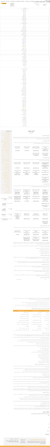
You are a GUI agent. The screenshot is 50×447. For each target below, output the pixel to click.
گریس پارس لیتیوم (24, 114)
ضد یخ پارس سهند (24, 120)
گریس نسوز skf (24, 39)
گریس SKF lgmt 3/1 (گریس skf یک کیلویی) (5, 169)
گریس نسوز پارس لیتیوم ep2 (35, 172)
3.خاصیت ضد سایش (7, 182)
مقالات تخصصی (24, 62)
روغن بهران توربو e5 (17, 388)
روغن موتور (24, 32)
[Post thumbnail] (9, 200)
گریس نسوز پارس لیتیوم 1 (36, 163)
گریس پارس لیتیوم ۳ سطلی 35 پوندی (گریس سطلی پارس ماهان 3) (45, 180)
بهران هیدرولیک (44, 390)
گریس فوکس (24, 42)
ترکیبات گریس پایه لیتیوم (6, 184)
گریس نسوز (24, 38)
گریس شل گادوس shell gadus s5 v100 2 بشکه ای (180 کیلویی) (45, 199)
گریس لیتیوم (24, 47)
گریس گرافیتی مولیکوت (17, 386)
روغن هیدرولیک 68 (24, 19)
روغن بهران (24, 10)
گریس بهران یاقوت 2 (7, 136)
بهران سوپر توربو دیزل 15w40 (24, 388)
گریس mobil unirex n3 (45, 238)
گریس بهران (24, 51)
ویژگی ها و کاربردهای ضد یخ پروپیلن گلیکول (4, 209)
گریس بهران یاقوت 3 (43, 249)
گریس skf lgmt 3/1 (43, 252)
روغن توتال (24, 14)
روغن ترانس (24, 24)
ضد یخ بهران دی (24, 57)
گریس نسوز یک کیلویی (24, 110)
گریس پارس (24, 52)
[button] (25, 66)
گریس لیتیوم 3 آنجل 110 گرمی (5, 175)
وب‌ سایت (48, 430)
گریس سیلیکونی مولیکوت (23, 386)
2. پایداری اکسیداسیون (6, 181)
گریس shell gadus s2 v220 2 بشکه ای (5, 162)
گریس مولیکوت (24, 43)
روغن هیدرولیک (23, 389)
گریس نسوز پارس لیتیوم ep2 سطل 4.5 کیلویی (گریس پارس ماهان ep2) (45, 166)
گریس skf (47, 252)
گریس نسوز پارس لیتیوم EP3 (26, 172)
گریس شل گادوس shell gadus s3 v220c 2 (5, 152)
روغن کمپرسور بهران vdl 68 (31, 388)
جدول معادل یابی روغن (24, 61)
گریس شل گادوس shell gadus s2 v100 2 (5, 157)
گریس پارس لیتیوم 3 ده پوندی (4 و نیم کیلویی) (5, 148)
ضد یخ (24, 55)
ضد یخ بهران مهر (24, 58)
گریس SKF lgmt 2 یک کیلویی (6, 167)
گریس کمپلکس (24, 48)
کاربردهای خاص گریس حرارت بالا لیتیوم (5, 188)
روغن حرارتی (24, 20)
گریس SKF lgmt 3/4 (7, 168)
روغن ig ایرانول (24, 76)
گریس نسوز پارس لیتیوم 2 (26, 163)
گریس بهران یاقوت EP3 (36, 154)
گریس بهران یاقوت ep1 (45, 154)
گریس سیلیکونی (24, 106)
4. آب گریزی (7, 183)
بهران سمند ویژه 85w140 (32, 389)
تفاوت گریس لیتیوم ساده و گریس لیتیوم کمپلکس (5, 185)
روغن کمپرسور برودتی (24, 23)
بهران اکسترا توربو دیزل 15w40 (39, 389)
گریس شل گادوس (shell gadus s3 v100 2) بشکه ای (5, 163)
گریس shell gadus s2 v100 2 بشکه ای (5, 156)
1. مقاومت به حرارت (6, 180)
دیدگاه (48, 415)
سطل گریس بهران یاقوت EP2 (6, 135)
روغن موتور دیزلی (24, 33)
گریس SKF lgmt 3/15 (45, 222)
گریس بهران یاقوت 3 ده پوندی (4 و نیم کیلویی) (5, 134)
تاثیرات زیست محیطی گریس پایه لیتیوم (5, 190)
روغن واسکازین (24, 29)
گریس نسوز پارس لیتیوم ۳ (17, 163)
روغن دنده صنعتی (24, 28)
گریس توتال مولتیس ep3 (43, 253)
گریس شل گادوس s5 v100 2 (35, 198)
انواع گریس (27, 142)
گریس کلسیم (24, 97)
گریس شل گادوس (24, 101)
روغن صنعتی (38, 388)
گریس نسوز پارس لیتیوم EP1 (45, 172)
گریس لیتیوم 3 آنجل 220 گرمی (5, 174)
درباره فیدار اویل (24, 124)
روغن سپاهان (24, 11)
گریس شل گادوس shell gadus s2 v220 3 (5, 154)
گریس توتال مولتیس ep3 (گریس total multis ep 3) (5, 178)
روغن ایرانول (24, 15)
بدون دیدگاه (3, 220)
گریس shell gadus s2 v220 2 (45, 205)
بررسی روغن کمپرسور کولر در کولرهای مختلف (4, 204)
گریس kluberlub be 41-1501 (6, 177)
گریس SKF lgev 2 (7, 166)
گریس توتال (24, 105)
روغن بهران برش (18, 389)
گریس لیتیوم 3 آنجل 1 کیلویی (35, 232)
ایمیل (48, 427)
